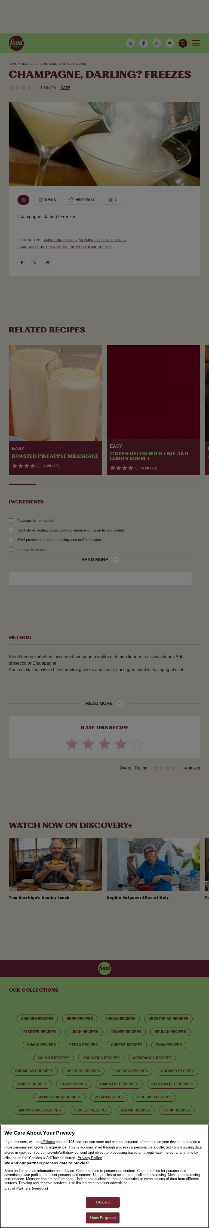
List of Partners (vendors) (26, 1188)
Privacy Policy (90, 1158)
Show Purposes (102, 1218)
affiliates (48, 1142)
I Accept (103, 1202)
